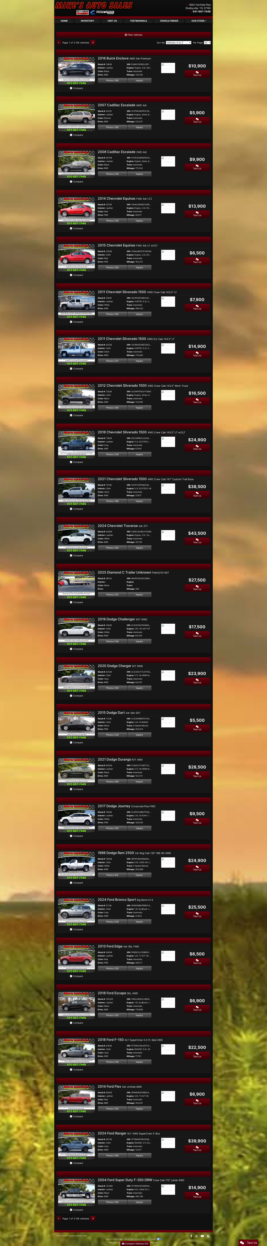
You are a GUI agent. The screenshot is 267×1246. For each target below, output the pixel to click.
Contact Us (72, 1236)
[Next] (92, 42)
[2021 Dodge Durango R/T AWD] (76, 771)
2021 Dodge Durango (120, 759)
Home (58, 1236)
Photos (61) (112, 875)
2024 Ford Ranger (129, 1133)
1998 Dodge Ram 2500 (134, 853)
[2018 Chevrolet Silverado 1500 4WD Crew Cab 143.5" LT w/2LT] (76, 444)
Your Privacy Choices (149, 1239)
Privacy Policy (82, 1236)
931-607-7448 (202, 11)
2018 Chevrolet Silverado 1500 (141, 432)
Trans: (130, 71)
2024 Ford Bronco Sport (125, 900)
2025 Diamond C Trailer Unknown (133, 572)
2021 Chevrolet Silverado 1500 (146, 479)
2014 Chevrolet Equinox (125, 198)
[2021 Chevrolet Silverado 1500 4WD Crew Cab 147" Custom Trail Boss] (76, 491)
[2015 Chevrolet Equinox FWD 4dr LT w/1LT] (76, 257)
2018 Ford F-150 (130, 1040)
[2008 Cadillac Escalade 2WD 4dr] (76, 164)
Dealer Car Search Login (114, 1239)
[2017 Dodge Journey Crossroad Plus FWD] (76, 818)
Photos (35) (112, 267)
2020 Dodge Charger (120, 666)
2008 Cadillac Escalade (122, 152)
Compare (78, 88)
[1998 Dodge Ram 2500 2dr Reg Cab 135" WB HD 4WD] (76, 865)
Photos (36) (112, 127)
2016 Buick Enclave (124, 58)
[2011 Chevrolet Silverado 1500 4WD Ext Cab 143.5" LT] (76, 351)
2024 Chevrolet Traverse (123, 526)
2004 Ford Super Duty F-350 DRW (141, 1180)
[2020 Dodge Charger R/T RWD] (76, 678)
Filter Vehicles (134, 34)
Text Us (197, 75)
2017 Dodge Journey (126, 806)
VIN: (129, 64)
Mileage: (131, 75)
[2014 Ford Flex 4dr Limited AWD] (76, 1098)
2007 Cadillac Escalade (122, 105)
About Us (64, 1236)
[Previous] (58, 42)
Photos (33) (112, 454)
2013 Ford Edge (118, 946)
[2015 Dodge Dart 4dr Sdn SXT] (76, 725)
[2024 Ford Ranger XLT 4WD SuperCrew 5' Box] (76, 1145)
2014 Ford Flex (120, 1086)
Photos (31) (112, 594)
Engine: (130, 68)
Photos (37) (112, 361)
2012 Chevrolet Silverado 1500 (143, 385)
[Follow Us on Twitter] (197, 1236)
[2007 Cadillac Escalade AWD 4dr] (76, 117)
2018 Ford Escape (118, 993)
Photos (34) (112, 174)
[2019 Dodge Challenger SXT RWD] (76, 631)
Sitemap (137, 1239)
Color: (101, 71)
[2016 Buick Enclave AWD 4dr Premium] (76, 70)
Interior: (101, 68)
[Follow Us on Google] (208, 1236)
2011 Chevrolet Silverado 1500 (137, 292)
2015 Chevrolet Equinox (128, 245)
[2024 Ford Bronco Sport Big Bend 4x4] (76, 912)
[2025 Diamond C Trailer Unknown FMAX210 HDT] (76, 584)
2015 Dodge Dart (119, 713)
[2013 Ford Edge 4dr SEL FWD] (76, 958)
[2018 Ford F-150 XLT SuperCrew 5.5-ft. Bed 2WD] (76, 1052)
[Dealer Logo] (94, 8)
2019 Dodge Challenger (122, 619)
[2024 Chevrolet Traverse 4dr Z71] (76, 538)
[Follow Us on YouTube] (203, 1236)
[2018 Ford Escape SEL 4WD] (76, 1005)
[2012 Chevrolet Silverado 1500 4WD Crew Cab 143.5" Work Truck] (76, 397)
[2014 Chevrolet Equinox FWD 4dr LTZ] (76, 210)
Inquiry (139, 80)
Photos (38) (112, 80)
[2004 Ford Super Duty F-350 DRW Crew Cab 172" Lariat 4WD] (76, 1192)
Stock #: (101, 64)
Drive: (100, 75)
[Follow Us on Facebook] (191, 1236)
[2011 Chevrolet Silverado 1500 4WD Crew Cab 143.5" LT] (76, 304)
